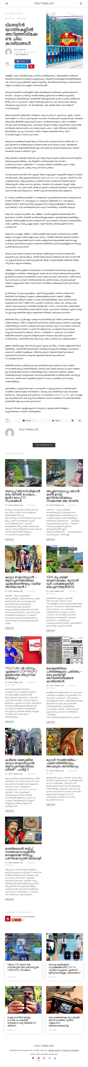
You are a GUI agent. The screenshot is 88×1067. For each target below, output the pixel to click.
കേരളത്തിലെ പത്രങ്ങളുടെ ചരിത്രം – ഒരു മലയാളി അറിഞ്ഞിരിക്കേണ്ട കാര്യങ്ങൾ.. (64, 674)
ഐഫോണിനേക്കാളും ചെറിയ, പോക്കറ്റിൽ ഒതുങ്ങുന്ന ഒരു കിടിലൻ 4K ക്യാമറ (21, 1021)
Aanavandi (9, 13)
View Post (9, 539)
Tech (22, 640)
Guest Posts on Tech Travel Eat (44, 1054)
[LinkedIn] (55, 1059)
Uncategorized (15, 993)
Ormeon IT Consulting (71, 1050)
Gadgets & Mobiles (28, 937)
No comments (22, 54)
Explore (23, 463)
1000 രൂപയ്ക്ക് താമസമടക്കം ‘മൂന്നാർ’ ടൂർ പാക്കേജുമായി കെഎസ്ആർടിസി (62, 582)
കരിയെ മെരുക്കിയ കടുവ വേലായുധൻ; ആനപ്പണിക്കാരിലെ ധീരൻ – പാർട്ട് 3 (20, 764)
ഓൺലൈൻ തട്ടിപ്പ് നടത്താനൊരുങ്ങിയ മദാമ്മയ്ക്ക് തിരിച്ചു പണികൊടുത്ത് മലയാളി (23, 853)
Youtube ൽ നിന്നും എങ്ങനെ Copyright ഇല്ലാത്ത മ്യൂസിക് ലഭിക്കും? (21, 673)
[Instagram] (44, 1059)
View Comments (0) (44, 445)
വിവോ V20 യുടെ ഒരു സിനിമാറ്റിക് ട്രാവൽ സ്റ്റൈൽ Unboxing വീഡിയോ (23, 967)
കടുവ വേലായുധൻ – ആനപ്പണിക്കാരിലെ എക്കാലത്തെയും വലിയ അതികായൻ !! (23, 582)
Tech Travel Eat (44, 3)
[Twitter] (49, 1059)
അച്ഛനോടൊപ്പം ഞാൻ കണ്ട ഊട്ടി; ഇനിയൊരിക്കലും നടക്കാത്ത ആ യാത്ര (62, 496)
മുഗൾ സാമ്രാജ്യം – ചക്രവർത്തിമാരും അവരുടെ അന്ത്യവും (62, 763)
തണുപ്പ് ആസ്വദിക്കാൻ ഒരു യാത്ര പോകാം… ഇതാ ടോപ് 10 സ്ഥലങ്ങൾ (22, 496)
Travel (19, 13)
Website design (54, 1050)
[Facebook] (33, 1059)
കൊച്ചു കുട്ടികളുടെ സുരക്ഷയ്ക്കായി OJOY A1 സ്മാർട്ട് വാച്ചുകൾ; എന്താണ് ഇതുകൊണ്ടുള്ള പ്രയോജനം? (65, 968)
